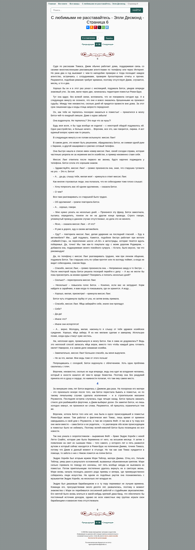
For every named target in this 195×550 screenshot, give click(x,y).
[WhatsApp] (103, 27)
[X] (99, 27)
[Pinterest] (95, 27)
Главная (52, 4)
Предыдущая (88, 44)
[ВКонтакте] (88, 27)
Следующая (107, 44)
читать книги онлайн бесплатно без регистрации (103, 537)
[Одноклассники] (91, 27)
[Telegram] (107, 27)
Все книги (62, 4)
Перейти (109, 38)
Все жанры (75, 4)
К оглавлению (88, 38)
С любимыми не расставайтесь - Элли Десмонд (103, 4)
